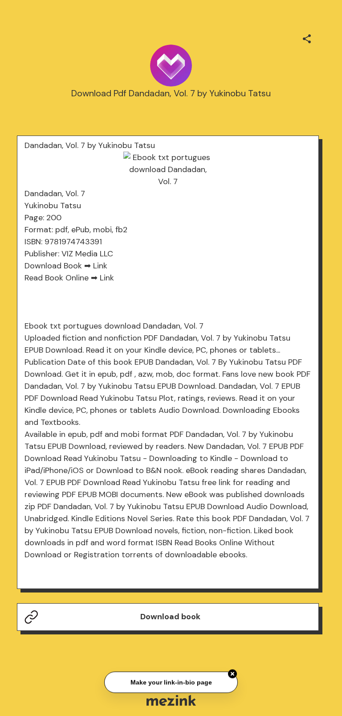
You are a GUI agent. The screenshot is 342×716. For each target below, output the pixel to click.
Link (100, 265)
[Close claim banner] (232, 673)
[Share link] (306, 37)
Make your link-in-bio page (171, 681)
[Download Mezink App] (171, 700)
